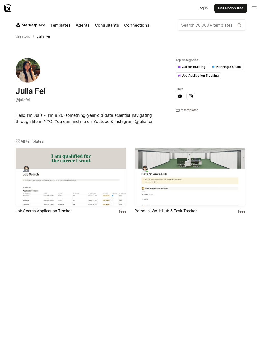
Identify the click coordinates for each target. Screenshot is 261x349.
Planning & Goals (228, 67)
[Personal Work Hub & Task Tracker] (190, 177)
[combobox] (211, 25)
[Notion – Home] (8, 8)
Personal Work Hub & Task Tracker (166, 210)
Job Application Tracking (200, 75)
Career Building (193, 67)
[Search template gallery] (239, 25)
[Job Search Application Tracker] (71, 177)
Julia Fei (43, 36)
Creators (23, 36)
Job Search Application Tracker (44, 210)
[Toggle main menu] (254, 8)
